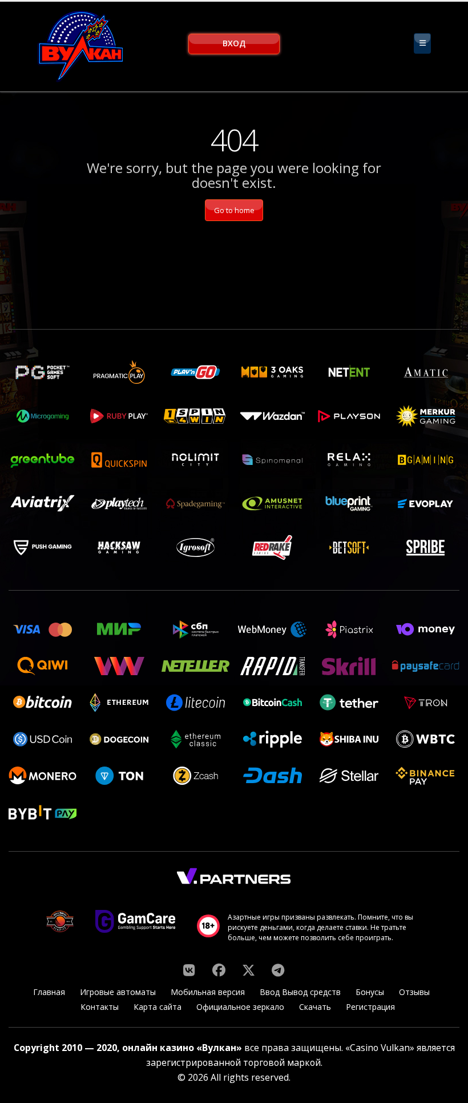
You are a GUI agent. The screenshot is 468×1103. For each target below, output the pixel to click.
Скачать (315, 1006)
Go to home (234, 210)
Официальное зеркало (240, 1006)
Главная (49, 991)
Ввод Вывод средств (300, 991)
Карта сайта (157, 1006)
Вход (234, 43)
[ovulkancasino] (218, 970)
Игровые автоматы (118, 991)
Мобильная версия (208, 991)
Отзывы (414, 991)
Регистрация (370, 1006)
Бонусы (370, 991)
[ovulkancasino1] (189, 970)
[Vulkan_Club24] (278, 970)
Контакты (99, 1006)
